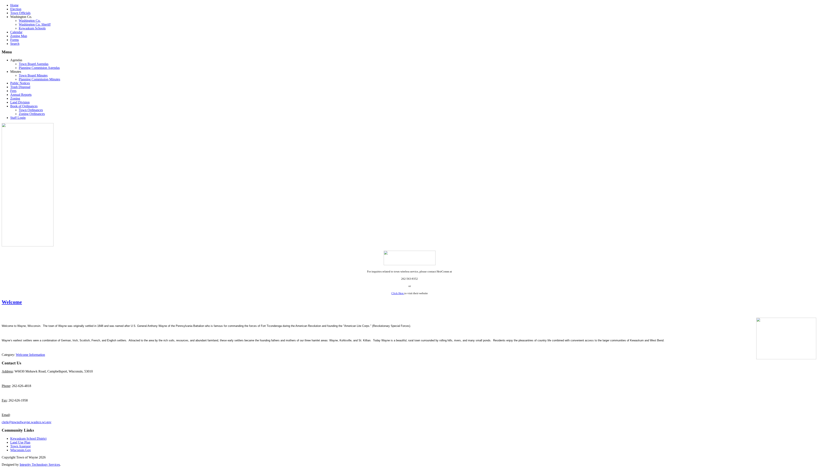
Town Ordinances (31, 110)
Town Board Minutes (33, 75)
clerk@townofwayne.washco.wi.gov (26, 422)
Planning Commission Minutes (39, 79)
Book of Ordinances (24, 106)
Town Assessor (20, 446)
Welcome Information (30, 355)
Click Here (397, 293)
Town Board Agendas (33, 64)
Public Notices (20, 83)
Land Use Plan (20, 442)
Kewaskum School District (28, 438)
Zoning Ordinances (32, 114)
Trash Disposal (20, 87)
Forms (14, 40)
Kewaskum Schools (32, 28)
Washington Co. (30, 20)
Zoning (15, 98)
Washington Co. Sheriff (35, 24)
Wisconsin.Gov (20, 450)
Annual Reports (21, 94)
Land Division (20, 102)
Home (14, 5)
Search (14, 43)
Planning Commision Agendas (39, 68)
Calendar (16, 32)
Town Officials (20, 13)
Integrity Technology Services (40, 464)
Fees (13, 91)
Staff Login (18, 117)
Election (15, 9)
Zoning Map (18, 36)
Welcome (12, 302)
